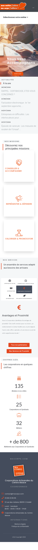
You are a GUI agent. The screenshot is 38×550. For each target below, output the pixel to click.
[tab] (10, 281)
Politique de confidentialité (20, 526)
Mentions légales (20, 524)
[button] (19, 345)
